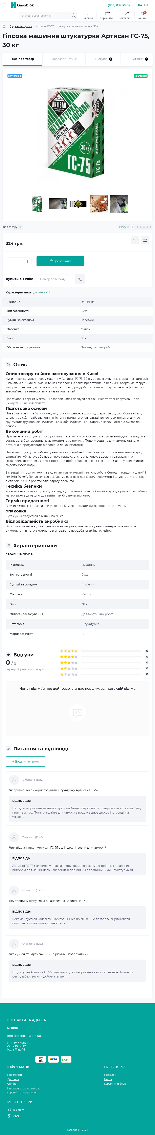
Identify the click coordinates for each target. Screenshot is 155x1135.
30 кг (85, 604)
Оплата (12, 1083)
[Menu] (5, 5)
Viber (16, 1115)
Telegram (18, 1109)
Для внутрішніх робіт (97, 614)
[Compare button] (145, 240)
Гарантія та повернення (22, 1092)
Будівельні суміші (21, 26)
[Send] (80, 279)
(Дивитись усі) (41, 292)
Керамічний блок (115, 1083)
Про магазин (15, 1074)
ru (146, 5)
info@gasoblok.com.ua (24, 1036)
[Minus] (10, 261)
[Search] (73, 15)
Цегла (108, 1079)
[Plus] (27, 261)
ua (140, 5)
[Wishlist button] (135, 240)
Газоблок (110, 1074)
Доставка (13, 1079)
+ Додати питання (25, 761)
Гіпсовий (88, 584)
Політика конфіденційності (24, 1088)
